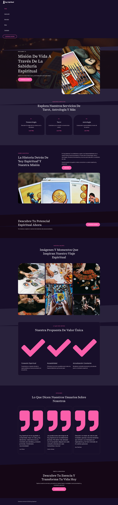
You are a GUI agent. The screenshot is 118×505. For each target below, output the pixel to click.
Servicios (6, 19)
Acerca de (6, 14)
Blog (5, 25)
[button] (10, 36)
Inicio (5, 8)
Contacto (6, 30)
